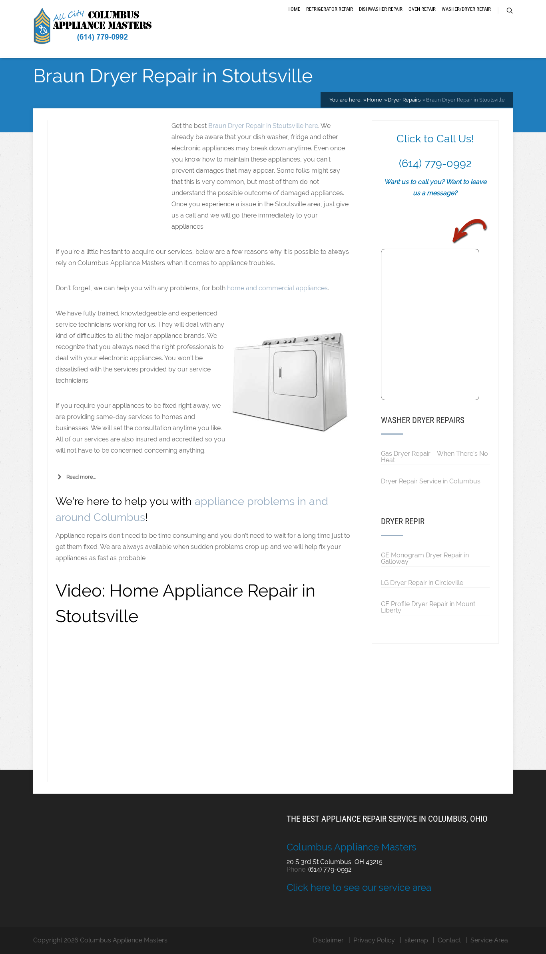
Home (293, 9)
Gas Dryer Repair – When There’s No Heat (434, 456)
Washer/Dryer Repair (466, 9)
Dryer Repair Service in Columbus (430, 481)
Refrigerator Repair (329, 9)
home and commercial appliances (277, 288)
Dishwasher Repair (381, 9)
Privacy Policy (374, 940)
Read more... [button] (81, 477)
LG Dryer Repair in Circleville (422, 582)
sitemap (416, 940)
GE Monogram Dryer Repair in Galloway (425, 558)
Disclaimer (328, 940)
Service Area (489, 940)
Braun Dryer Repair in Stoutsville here (263, 126)
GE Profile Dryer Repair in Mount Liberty (428, 607)
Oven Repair (422, 9)
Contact (449, 940)
